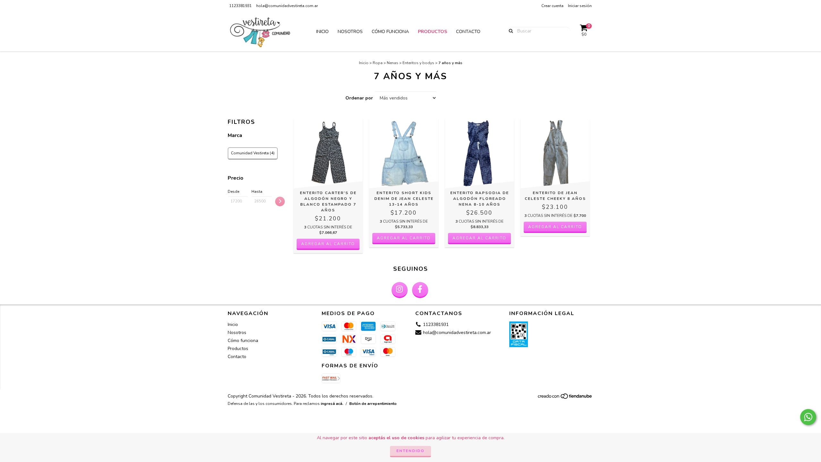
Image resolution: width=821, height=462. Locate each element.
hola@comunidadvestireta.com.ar (287, 5)
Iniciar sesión (580, 5)
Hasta (256, 191)
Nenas (392, 62)
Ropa (378, 62)
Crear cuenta (552, 5)
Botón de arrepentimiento (373, 403)
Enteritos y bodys (418, 62)
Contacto (468, 32)
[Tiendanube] (565, 398)
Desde (233, 191)
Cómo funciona (390, 32)
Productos (432, 32)
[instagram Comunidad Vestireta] (400, 290)
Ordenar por (359, 98)
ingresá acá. (332, 403)
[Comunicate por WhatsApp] (808, 417)
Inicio (322, 32)
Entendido (410, 450)
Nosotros (350, 32)
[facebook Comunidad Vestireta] (420, 290)
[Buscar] (509, 30)
